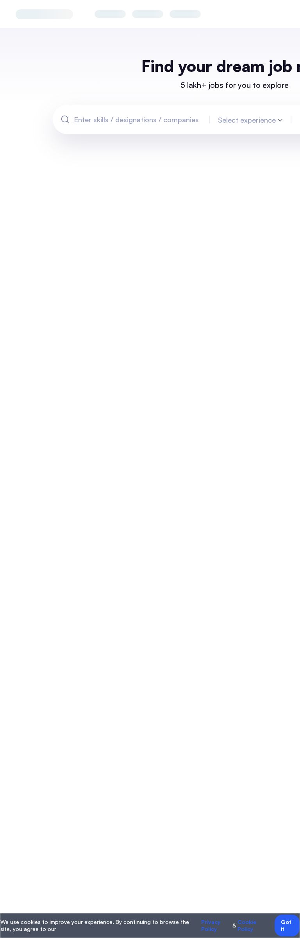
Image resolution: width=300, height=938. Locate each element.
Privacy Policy (210, 925)
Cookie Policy (247, 925)
